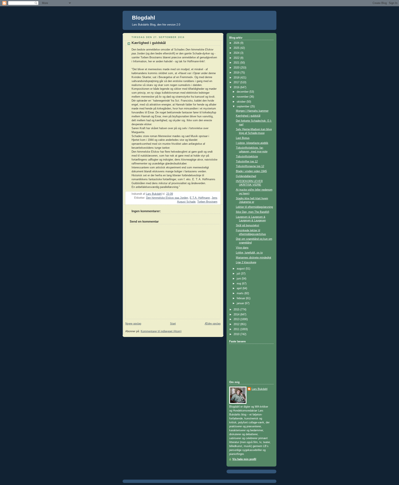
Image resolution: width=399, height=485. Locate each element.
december (243, 91)
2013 (237, 319)
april (240, 288)
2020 (237, 67)
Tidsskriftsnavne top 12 (250, 166)
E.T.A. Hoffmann (200, 197)
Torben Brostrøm (207, 201)
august (241, 268)
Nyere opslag (133, 323)
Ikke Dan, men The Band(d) (252, 212)
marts (240, 293)
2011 (237, 329)
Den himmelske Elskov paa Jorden (167, 197)
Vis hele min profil (244, 459)
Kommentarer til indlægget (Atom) (161, 331)
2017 (237, 82)
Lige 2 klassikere (246, 262)
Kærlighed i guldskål (248, 115)
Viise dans (242, 247)
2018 (237, 77)
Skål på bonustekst (247, 225)
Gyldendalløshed (246, 176)
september (243, 106)
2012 (237, 324)
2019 (237, 72)
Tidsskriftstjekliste (247, 156)
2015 (237, 309)
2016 (237, 87)
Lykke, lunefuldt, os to (249, 252)
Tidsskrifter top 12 (247, 161)
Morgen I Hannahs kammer (252, 110)
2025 (237, 48)
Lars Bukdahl (259, 389)
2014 (237, 314)
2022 (237, 57)
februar (241, 298)
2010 (237, 334)
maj (239, 283)
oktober (241, 101)
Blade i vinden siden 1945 (251, 171)
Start (173, 323)
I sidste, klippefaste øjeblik (252, 143)
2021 (237, 62)
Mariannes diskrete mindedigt (253, 257)
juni (239, 278)
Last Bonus (243, 138)
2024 (237, 52)
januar (241, 303)
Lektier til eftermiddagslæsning (254, 207)
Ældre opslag (212, 323)
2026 (237, 43)
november (243, 96)
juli (239, 273)
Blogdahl (143, 18)
